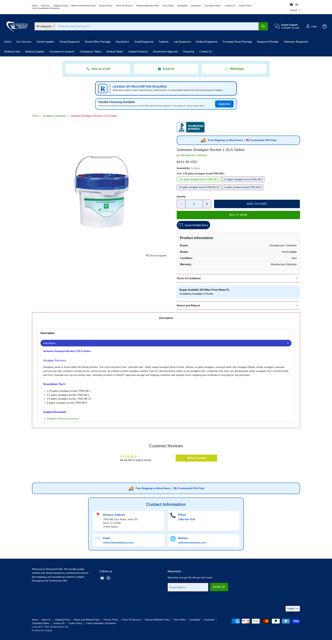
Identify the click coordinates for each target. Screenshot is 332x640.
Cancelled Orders (212, 6)
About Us (45, 6)
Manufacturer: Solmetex (193, 155)
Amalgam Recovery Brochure (63, 418)
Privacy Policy (105, 6)
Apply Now (224, 104)
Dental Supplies (45, 41)
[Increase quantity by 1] (207, 204)
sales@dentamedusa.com (118, 542)
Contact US (229, 6)
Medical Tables (115, 51)
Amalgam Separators (55, 115)
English (293, 10)
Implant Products (138, 51)
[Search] (263, 26)
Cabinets (164, 41)
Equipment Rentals (268, 41)
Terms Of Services (124, 6)
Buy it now (238, 214)
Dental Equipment (69, 41)
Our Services (23, 41)
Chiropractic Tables (90, 51)
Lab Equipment (182, 41)
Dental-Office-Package (97, 41)
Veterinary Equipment (296, 41)
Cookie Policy (245, 6)
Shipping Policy (60, 6)
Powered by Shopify (42, 630)
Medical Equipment (207, 41)
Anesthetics (122, 41)
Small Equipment (143, 41)
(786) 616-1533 (186, 519)
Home (35, 6)
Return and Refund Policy (83, 6)
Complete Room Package (237, 41)
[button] (312, 26)
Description (166, 317)
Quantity (181, 196)
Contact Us (205, 51)
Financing (188, 51)
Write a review (196, 457)
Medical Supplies (34, 51)
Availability (182, 6)
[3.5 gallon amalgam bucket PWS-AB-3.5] (199, 190)
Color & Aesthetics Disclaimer (46, 8)
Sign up (219, 586)
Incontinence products (62, 51)
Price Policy (168, 6)
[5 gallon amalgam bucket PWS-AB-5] (243, 190)
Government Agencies (165, 51)
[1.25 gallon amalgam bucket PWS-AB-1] (199, 182)
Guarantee (196, 6)
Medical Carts (12, 51)
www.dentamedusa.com (192, 542)
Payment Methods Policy (147, 6)
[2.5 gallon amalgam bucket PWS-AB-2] (243, 182)
